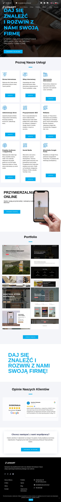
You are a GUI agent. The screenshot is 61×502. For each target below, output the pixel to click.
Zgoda (30, 499)
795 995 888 (8, 3)
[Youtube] (13, 474)
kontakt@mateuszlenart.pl (24, 3)
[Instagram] (7, 474)
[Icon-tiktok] (10, 474)
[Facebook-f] (5, 474)
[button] (13, 51)
